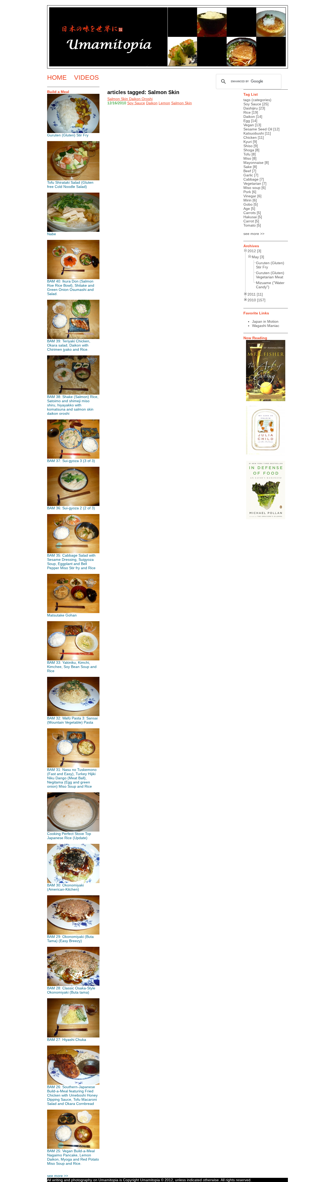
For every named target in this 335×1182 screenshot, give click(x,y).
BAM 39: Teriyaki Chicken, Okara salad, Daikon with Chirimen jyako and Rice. (68, 345)
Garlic (248, 175)
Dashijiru (250, 108)
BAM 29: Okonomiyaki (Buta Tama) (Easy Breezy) (70, 939)
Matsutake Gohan (62, 615)
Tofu (246, 154)
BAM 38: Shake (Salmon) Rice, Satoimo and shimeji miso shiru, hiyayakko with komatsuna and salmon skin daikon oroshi (72, 405)
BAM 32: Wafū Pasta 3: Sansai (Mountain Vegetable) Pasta (72, 720)
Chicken (250, 137)
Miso (247, 158)
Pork (247, 192)
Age (246, 208)
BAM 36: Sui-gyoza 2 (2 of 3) (71, 508)
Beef (247, 171)
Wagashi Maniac (265, 326)
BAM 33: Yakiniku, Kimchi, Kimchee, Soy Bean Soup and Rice (72, 666)
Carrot (248, 221)
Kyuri (247, 142)
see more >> (57, 1176)
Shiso (248, 146)
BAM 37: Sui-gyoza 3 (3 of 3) (71, 461)
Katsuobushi (253, 133)
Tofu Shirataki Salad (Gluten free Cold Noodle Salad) (70, 184)
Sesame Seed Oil (257, 129)
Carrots (249, 213)
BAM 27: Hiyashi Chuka (66, 1039)
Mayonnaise (253, 162)
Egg (246, 121)
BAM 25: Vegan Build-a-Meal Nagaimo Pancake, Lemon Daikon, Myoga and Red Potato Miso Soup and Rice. (73, 1157)
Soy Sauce (136, 103)
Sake (247, 167)
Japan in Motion (265, 321)
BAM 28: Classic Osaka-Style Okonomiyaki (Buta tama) (71, 990)
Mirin (247, 200)
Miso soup (251, 188)
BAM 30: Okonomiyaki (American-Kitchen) (65, 887)
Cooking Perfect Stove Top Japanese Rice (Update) (69, 836)
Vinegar (249, 196)
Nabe (51, 234)
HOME (57, 77)
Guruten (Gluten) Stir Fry (67, 135)
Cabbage (251, 179)
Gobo (248, 204)
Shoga (248, 150)
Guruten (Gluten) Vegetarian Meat (270, 275)
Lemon (164, 103)
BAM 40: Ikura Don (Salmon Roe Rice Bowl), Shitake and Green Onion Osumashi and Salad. (70, 287)
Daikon (152, 103)
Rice (247, 112)
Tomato (249, 225)
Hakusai (250, 217)
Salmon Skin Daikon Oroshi (130, 99)
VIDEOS (86, 77)
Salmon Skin (181, 103)
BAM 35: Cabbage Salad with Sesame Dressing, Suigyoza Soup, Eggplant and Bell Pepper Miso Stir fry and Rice (71, 561)
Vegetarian (252, 183)
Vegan (248, 125)
